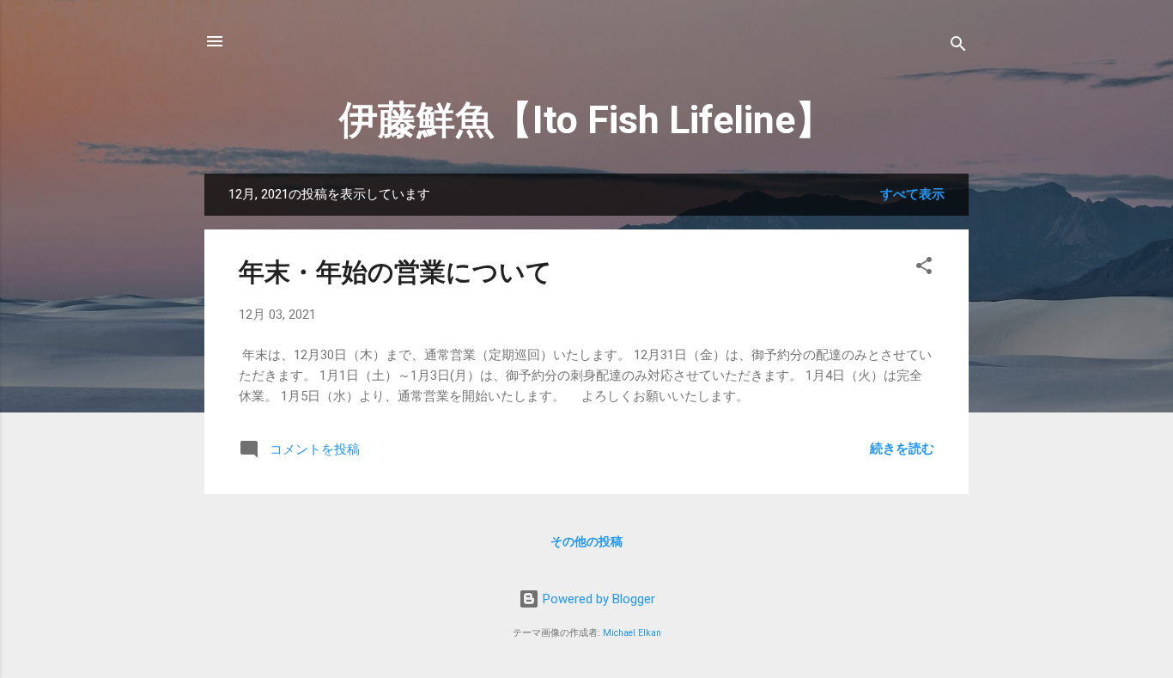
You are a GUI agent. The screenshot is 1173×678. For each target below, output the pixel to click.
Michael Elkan (632, 632)
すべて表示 (912, 194)
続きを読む (902, 448)
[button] (924, 268)
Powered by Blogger (597, 599)
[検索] (958, 47)
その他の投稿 (586, 541)
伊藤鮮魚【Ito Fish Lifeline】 (586, 120)
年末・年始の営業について (395, 272)
